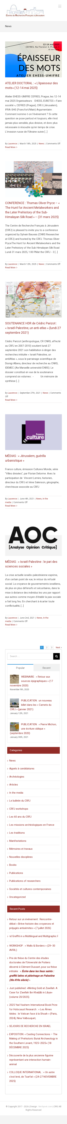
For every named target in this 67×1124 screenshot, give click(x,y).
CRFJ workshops (18, 808)
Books (12, 864)
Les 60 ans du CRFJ (20, 816)
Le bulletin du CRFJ (19, 800)
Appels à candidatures (21, 768)
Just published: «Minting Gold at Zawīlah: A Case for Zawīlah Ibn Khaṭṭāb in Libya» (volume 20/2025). (33, 992)
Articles (13, 784)
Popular (20, 667)
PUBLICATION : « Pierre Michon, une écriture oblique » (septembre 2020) (33, 729)
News (41, 143)
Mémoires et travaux (20, 848)
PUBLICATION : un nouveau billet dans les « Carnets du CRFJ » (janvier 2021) (31, 705)
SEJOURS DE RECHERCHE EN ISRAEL (30, 1026)
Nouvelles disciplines (21, 856)
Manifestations (17, 840)
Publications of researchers (25, 880)
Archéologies (16, 776)
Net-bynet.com (45, 1106)
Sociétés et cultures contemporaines (30, 889)
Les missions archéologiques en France (31, 824)
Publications (16, 873)
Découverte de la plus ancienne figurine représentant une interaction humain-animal (31, 1060)
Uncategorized (17, 897)
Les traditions (17, 832)
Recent (47, 667)
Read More (10, 147)
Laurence (12, 143)
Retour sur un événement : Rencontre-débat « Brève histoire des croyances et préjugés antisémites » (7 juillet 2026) (31, 924)
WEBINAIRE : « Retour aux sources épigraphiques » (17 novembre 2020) (31, 681)
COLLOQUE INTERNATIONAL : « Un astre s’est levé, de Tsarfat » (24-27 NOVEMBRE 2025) (33, 1077)
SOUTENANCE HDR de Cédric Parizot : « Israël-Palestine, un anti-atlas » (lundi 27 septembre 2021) (33, 327)
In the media (16, 792)
